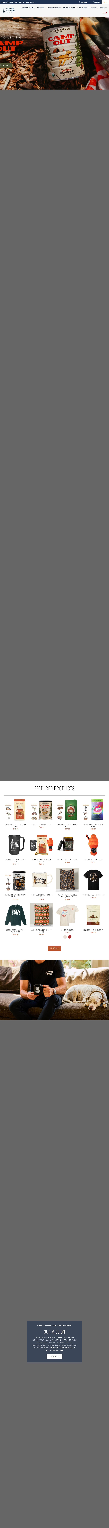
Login (97, 2)
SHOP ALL (54, 948)
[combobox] (86, 2)
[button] (29, 7)
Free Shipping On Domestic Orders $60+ (18, 2)
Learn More (54, 1357)
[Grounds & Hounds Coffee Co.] (8, 10)
